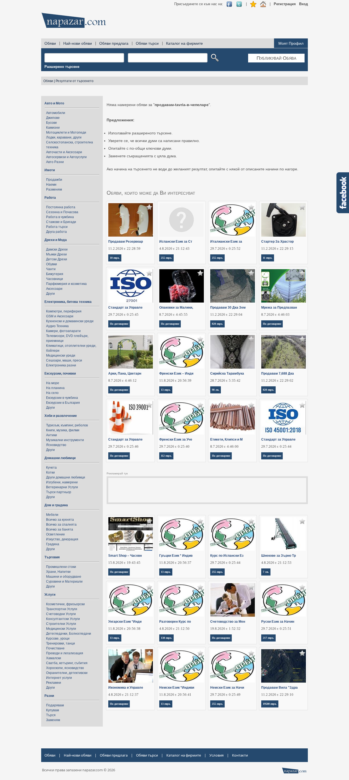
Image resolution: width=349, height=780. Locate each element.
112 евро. (166, 455)
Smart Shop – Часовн (125, 556)
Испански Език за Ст (175, 241)
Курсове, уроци (58, 638)
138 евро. (166, 637)
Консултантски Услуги (63, 619)
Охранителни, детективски (67, 673)
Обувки (51, 264)
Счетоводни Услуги (61, 614)
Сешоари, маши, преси (64, 360)
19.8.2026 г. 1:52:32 (225, 629)
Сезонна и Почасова (62, 212)
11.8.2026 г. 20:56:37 (175, 563)
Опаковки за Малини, (176, 307)
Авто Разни (55, 162)
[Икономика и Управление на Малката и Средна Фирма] (130, 666)
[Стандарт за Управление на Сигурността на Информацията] (130, 286)
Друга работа (56, 232)
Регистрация (285, 4)
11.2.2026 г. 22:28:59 (124, 248)
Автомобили (55, 113)
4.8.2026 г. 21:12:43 (174, 248)
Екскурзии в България (63, 403)
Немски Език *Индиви (176, 687)
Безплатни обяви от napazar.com (73, 20)
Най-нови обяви (77, 43)
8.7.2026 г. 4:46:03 (275, 314)
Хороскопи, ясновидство (65, 668)
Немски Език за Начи (227, 687)
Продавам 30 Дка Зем (228, 307)
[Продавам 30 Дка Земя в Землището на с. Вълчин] (232, 286)
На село (52, 393)
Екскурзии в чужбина (62, 398)
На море (52, 383)
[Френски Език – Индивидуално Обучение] (181, 352)
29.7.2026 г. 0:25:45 (123, 314)
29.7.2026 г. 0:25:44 (276, 446)
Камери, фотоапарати (63, 331)
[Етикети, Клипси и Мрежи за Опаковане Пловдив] (232, 418)
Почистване (55, 648)
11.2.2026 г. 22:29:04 (226, 314)
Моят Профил (290, 43)
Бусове (51, 123)
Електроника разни (61, 365)
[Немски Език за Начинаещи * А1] (232, 666)
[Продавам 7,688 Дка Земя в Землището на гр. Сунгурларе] (283, 352)
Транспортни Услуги (61, 609)
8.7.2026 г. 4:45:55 (173, 314)
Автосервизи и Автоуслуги (66, 157)
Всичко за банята (59, 529)
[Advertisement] (208, 22)
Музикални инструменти (65, 440)
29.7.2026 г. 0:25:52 (225, 248)
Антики (51, 435)
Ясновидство (56, 445)
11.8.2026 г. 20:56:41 (175, 694)
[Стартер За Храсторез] (283, 220)
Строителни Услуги (61, 624)
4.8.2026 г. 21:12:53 (276, 563)
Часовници (54, 279)
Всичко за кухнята (60, 520)
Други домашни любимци (65, 477)
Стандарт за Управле (125, 307)
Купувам (52, 710)
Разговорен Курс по (175, 622)
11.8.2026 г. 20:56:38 (124, 629)
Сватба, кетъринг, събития (67, 663)
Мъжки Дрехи (56, 254)
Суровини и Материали (64, 581)
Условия (216, 755)
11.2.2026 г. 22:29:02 (277, 380)
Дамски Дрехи (57, 249)
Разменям (54, 189)
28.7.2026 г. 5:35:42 (225, 380)
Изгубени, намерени (62, 482)
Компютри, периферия (64, 311)
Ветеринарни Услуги (62, 487)
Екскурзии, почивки (60, 373)
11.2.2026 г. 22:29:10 (277, 694)
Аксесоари (54, 289)
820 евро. (217, 323)
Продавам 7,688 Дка (277, 373)
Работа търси (57, 227)
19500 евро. (270, 703)
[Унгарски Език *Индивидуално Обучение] (130, 600)
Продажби (54, 180)
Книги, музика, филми (62, 430)
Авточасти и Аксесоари (64, 152)
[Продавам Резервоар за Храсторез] (130, 220)
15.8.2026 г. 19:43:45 (124, 563)
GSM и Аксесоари (59, 316)
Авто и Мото (54, 103)
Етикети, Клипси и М (226, 439)
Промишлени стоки (61, 567)
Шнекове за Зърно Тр (278, 556)
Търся (51, 715)
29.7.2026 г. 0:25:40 (174, 446)
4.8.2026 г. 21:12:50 (174, 629)
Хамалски (53, 658)
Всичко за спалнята (61, 524)
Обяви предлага (113, 43)
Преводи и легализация (64, 653)
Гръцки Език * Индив (175, 556)
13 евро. (166, 389)
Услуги (49, 595)
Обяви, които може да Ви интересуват (151, 193)
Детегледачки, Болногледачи (68, 634)
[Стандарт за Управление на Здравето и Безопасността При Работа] (283, 418)
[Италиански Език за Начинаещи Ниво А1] (232, 220)
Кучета (51, 467)
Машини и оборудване (63, 577)
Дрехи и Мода (55, 240)
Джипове (53, 118)
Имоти (49, 170)
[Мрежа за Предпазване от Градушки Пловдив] (283, 286)
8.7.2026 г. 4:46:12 (122, 380)
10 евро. (115, 257)
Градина (52, 544)
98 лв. (215, 389)
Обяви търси (147, 43)
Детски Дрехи (56, 259)
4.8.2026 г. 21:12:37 (123, 694)
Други (50, 294)
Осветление (55, 534)
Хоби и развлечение (60, 416)
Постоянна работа (60, 207)
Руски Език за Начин (277, 622)
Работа (50, 198)
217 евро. (268, 637)
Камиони (53, 128)
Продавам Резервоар (125, 241)
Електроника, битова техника (68, 302)
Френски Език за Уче (175, 439)
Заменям (53, 720)
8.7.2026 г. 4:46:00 (224, 446)
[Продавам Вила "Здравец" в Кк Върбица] (283, 666)
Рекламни (53, 683)
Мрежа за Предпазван (279, 307)
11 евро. (267, 257)
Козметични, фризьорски (65, 604)
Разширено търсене (61, 67)
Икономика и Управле (125, 687)
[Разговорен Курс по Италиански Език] (181, 600)
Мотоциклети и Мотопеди (66, 132)
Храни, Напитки (58, 572)
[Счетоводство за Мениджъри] (232, 600)
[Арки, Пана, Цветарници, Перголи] (130, 352)
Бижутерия (54, 274)
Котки (50, 472)
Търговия (52, 557)
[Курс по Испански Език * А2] (232, 534)
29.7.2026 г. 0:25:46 (123, 446)
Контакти (240, 755)
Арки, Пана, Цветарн (124, 373)
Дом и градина (56, 505)
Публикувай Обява (276, 58)
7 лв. (266, 571)
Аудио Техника (57, 326)
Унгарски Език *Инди (125, 622)
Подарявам (55, 705)
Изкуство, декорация (62, 539)
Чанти (51, 269)
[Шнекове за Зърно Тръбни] (283, 534)
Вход (303, 4)
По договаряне (119, 323)
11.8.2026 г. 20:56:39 (175, 380)
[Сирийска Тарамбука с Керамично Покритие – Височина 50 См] (232, 352)
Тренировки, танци (60, 643)
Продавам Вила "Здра (279, 687)
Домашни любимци (60, 458)
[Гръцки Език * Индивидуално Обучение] (181, 534)
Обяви (50, 43)
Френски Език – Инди (176, 373)
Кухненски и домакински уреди (70, 321)
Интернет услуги (59, 678)
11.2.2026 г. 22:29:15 (277, 248)
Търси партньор (58, 492)
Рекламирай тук (117, 473)
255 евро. (166, 257)
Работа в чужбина (60, 217)
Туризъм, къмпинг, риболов (67, 425)
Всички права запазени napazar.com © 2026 (78, 769)
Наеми (51, 184)
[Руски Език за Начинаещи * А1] (283, 600)
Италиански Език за (226, 241)
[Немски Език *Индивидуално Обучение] (181, 666)
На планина (55, 388)
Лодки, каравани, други (64, 137)
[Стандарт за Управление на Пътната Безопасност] (130, 418)
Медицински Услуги (61, 629)
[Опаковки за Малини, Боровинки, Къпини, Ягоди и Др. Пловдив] (181, 286)
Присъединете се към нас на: (198, 4)
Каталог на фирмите (184, 43)
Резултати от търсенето (75, 81)
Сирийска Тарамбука (227, 373)
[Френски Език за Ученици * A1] (181, 418)
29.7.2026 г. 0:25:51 (276, 629)
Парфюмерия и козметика (66, 284)
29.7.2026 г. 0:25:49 (225, 694)
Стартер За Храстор (277, 241)
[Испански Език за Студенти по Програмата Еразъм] (181, 220)
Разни (49, 696)
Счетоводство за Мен (227, 622)
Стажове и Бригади (61, 222)
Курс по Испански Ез (226, 556)
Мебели (52, 515)
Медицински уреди (60, 355)
